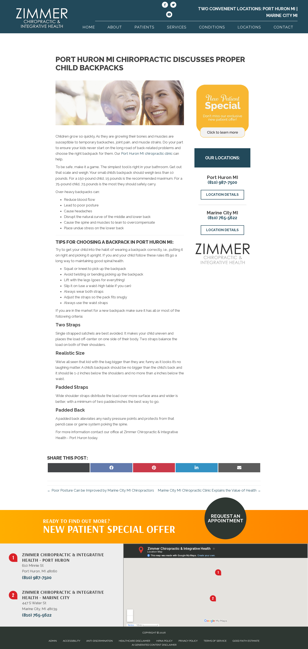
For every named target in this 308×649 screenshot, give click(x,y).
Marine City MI (282, 15)
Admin (53, 640)
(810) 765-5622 (222, 217)
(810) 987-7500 (222, 182)
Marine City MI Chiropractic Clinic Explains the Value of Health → (209, 490)
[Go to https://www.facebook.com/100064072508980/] (165, 5)
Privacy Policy (188, 640)
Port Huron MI (279, 8)
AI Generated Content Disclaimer (154, 644)
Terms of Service (215, 640)
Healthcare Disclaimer (134, 640)
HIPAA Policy (164, 640)
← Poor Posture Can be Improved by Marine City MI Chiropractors (100, 490)
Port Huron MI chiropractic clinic (146, 153)
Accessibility (71, 640)
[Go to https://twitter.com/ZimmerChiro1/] (173, 5)
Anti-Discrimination (99, 640)
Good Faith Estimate (246, 640)
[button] (225, 518)
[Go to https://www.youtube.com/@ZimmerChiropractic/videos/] (169, 15)
